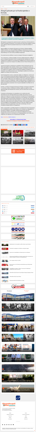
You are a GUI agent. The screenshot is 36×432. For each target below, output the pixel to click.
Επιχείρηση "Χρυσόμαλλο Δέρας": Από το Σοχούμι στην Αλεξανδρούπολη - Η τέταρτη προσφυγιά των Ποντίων (29, 141)
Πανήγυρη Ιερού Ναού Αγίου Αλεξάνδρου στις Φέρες (17, 280)
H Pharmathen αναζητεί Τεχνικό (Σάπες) (15, 276)
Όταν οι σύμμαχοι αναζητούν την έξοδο (15, 260)
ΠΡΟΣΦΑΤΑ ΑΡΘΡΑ (5, 241)
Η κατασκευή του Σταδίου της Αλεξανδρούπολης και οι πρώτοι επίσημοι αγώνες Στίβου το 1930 (17, 141)
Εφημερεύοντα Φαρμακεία (10, 414)
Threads (19, 120)
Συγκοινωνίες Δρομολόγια (25, 414)
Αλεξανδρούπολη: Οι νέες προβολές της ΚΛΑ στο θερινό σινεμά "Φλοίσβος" (6, 134)
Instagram (15, 120)
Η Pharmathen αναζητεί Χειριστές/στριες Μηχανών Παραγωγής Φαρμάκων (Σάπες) (21, 272)
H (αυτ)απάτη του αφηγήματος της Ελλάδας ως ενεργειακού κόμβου (17, 134)
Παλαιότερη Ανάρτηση (30, 127)
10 (3, 388)
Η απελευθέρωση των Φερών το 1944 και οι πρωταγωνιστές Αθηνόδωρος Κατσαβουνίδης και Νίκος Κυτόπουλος (6, 141)
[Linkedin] (6, 424)
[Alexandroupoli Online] (18, 4)
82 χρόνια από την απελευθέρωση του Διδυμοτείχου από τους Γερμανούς (29, 134)
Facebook (9, 120)
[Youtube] (13, 424)
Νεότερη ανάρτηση (5, 127)
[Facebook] (2, 424)
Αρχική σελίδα (17, 127)
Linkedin (23, 120)
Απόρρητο (26, 417)
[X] (4, 424)
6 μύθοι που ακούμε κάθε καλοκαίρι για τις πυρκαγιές (14, 370)
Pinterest (27, 120)
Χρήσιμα (10, 417)
